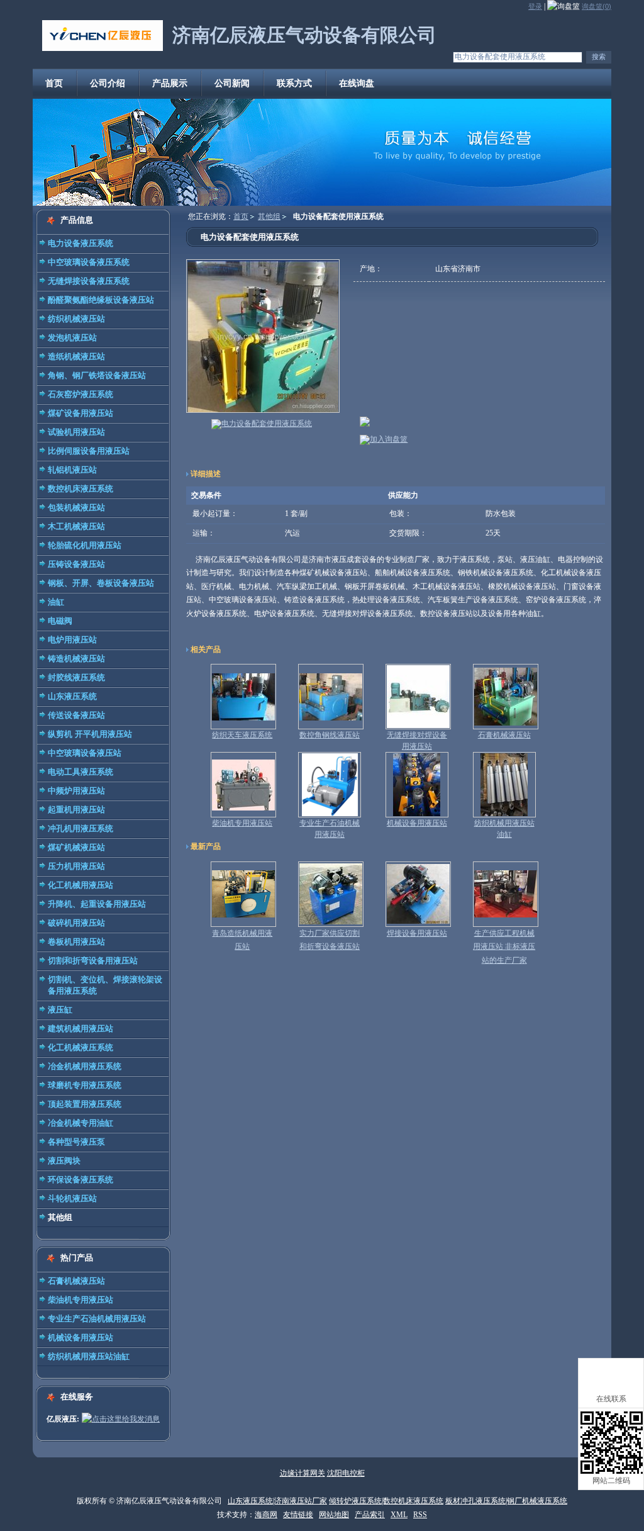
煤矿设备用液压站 (80, 413)
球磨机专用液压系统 (84, 1085)
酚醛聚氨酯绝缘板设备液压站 (101, 300)
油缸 (56, 602)
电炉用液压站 (72, 639)
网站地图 (334, 1514)
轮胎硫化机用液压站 (84, 545)
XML (399, 1514)
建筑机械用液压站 (80, 1028)
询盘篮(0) (596, 6)
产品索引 (370, 1514)
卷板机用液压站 (76, 941)
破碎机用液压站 (76, 923)
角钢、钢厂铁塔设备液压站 (97, 375)
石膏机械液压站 (76, 1281)
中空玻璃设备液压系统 (89, 262)
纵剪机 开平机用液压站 (90, 734)
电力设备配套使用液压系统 (266, 423)
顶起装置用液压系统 (84, 1104)
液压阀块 (64, 1160)
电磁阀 (60, 620)
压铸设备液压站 (76, 564)
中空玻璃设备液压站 (84, 753)
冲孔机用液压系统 (80, 828)
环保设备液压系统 (80, 1179)
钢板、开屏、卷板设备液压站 (101, 583)
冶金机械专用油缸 (80, 1123)
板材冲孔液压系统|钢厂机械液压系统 (506, 1500)
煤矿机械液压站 (76, 847)
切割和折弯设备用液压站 (93, 960)
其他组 (60, 1217)
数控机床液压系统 (80, 488)
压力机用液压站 (76, 866)
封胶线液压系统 (76, 677)
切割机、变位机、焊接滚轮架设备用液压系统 (105, 985)
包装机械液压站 (76, 507)
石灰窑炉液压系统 (80, 394)
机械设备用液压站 (80, 1337)
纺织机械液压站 (76, 318)
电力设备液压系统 (80, 243)
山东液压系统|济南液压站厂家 (277, 1500)
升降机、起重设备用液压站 (97, 904)
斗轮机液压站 (72, 1198)
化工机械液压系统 (80, 1047)
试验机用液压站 (76, 432)
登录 (535, 6)
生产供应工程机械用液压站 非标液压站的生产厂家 (504, 947)
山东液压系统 (72, 696)
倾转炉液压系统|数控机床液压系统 (386, 1500)
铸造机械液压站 (76, 658)
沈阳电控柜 (346, 1473)
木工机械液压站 (76, 526)
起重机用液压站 (76, 809)
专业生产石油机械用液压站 (97, 1318)
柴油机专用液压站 (80, 1299)
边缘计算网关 (302, 1473)
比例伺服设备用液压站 (89, 451)
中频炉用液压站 (76, 790)
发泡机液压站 (72, 337)
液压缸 (60, 1009)
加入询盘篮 (389, 439)
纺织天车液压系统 (242, 735)
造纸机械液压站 (76, 356)
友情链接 (298, 1514)
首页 (240, 216)
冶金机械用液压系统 (84, 1066)
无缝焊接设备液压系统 (89, 281)
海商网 (266, 1514)
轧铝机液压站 (72, 469)
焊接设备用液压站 (417, 933)
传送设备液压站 (76, 715)
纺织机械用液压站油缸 (89, 1356)
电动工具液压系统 (80, 772)
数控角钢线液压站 (329, 735)
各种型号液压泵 (76, 1142)
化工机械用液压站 (80, 885)
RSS (420, 1514)
